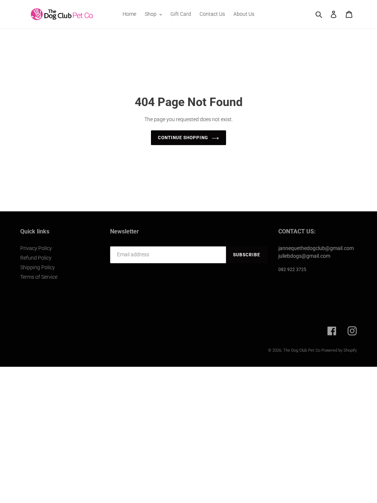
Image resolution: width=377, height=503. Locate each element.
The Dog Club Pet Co (301, 350)
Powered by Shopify (339, 350)
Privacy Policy (36, 248)
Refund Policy (36, 258)
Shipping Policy (37, 267)
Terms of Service (38, 277)
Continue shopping (183, 137)
